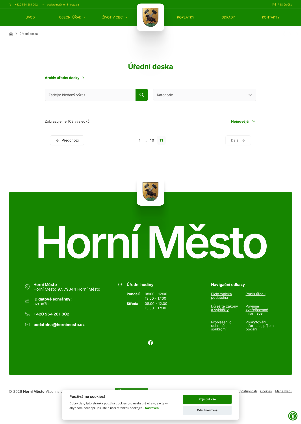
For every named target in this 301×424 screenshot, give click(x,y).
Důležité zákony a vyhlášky (224, 308)
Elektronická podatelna (221, 295)
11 (161, 140)
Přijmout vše (207, 399)
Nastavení (152, 408)
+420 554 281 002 (26, 4)
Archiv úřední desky (62, 78)
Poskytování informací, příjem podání (260, 325)
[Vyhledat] (142, 95)
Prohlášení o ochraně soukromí (221, 325)
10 (152, 140)
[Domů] (11, 33)
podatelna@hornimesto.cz (63, 4)
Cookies (266, 391)
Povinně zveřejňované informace (257, 309)
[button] (73, 17)
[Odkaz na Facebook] (150, 343)
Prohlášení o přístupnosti (239, 391)
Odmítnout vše (207, 410)
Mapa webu (283, 391)
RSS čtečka (285, 4)
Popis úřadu (256, 294)
